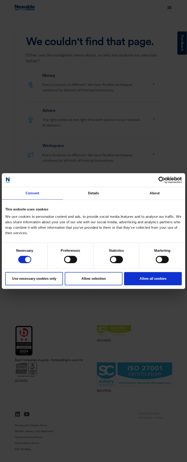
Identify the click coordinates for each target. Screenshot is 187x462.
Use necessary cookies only (34, 278)
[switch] (70, 259)
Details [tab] (93, 193)
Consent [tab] (32, 193)
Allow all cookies (153, 278)
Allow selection (93, 278)
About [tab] (155, 193)
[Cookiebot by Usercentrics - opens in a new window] (162, 180)
